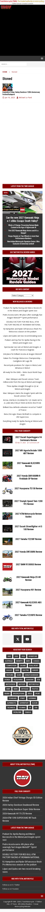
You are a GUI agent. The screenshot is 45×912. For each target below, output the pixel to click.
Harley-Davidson (31, 675)
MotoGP (22, 684)
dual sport (33, 666)
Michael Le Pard (25, 97)
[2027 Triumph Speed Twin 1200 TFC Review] (7, 503)
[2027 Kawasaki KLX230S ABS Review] (7, 604)
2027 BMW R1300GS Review (28, 564)
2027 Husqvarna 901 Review (28, 589)
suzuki (34, 703)
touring (22, 708)
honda (7, 680)
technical (11, 708)
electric (26, 670)
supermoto (11, 703)
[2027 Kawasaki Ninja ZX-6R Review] (7, 579)
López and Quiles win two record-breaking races (22, 336)
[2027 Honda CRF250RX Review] (7, 554)
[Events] (7, 87)
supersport (24, 703)
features (9, 675)
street (22, 698)
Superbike (32, 698)
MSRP (8, 689)
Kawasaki (30, 680)
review (7, 693)
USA (35, 708)
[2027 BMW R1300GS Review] (7, 566)
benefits (19, 661)
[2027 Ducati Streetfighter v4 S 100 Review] (7, 528)
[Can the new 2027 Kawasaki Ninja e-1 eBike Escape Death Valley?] (22, 212)
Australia (9, 661)
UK (30, 708)
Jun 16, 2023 (10, 97)
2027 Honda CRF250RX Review (28, 551)
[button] (41, 58)
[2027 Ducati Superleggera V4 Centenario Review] (7, 439)
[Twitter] (18, 639)
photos (35, 689)
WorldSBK (17, 712)
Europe (35, 670)
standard (13, 698)
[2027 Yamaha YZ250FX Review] (7, 617)
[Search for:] (13, 64)
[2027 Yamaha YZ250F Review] (7, 541)
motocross (10, 684)
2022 (9, 656)
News (16, 689)
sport (37, 693)
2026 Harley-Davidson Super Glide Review (21, 809)
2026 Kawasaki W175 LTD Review (17, 813)
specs (30, 693)
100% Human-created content (22, 4)
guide (19, 675)
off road (24, 689)
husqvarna (18, 680)
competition (11, 666)
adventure (32, 656)
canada (36, 661)
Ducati (9, 670)
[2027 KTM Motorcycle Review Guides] (7, 516)
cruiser (23, 666)
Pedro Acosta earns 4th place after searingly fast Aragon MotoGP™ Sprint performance (19, 847)
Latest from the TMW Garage (22, 186)
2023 (16, 656)
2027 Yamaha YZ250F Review (28, 539)
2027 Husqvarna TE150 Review (28, 488)
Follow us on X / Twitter (11, 885)
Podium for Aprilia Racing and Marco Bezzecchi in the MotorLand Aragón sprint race (21, 837)
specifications (18, 693)
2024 (23, 656)
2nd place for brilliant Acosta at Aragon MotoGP (22, 354)
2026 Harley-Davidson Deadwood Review (20, 805)
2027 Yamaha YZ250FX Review (28, 615)
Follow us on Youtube (10, 889)
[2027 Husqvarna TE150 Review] (7, 490)
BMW (28, 661)
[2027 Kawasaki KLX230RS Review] (7, 465)
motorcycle (34, 684)
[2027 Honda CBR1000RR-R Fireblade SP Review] (7, 478)
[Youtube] (27, 639)
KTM (38, 680)
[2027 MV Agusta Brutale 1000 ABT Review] (7, 453)
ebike (17, 670)
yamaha (28, 712)
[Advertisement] (22, 32)
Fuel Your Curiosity (22, 431)
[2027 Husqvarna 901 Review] (7, 592)
